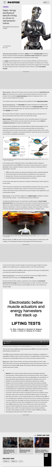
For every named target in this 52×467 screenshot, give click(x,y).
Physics (6, 461)
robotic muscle (32, 196)
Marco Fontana (7, 119)
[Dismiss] (50, 454)
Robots (13, 461)
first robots (21, 104)
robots (26, 53)
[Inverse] (13, 2)
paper (6, 61)
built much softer (38, 106)
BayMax (8, 110)
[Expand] (45, 454)
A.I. (20, 461)
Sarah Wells (8, 46)
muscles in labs (38, 53)
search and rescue (22, 96)
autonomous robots (42, 101)
